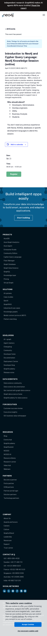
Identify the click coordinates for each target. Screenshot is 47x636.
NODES (6, 451)
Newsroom (8, 540)
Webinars (7, 469)
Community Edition (10, 253)
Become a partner (10, 480)
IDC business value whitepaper (15, 416)
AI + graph (7, 339)
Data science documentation (14, 387)
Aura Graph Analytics (11, 242)
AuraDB (6, 238)
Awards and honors (11, 522)
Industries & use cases (12, 308)
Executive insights (10, 412)
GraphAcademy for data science (15, 398)
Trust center (8, 548)
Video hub (7, 465)
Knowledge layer (10, 275)
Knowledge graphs (11, 312)
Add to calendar (17, 144)
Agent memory (9, 343)
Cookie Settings (18, 616)
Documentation (9, 358)
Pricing (6, 279)
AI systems (8, 293)
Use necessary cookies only (28, 631)
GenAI (6, 301)
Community (8, 350)
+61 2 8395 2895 (17, 577)
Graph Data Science (11, 268)
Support (7, 544)
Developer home (10, 354)
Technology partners (11, 498)
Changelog (8, 347)
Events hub (8, 440)
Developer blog (9, 365)
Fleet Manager (9, 261)
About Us (7, 518)
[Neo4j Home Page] (8, 15)
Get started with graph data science (17, 390)
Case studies (8, 297)
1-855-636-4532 (13, 558)
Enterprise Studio (10, 250)
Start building (23, 218)
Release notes (9, 372)
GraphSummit (9, 447)
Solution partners (10, 494)
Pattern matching (10, 319)
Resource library (10, 458)
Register (13, 174)
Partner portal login (11, 491)
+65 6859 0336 (18, 573)
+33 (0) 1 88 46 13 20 (17, 569)
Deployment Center (11, 361)
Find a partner (9, 483)
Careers (6, 526)
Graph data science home (13, 394)
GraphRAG (8, 304)
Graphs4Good (9, 533)
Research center (10, 462)
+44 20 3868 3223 (14, 566)
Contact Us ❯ (9, 554)
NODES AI (7, 454)
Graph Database (10, 264)
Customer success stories (13, 408)
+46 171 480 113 (16, 562)
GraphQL (7, 272)
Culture (6, 529)
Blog (5, 436)
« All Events (10, 29)
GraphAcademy (9, 369)
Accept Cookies (28, 624)
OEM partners (9, 487)
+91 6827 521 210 (14, 580)
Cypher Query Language (12, 257)
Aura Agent (8, 246)
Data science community (13, 383)
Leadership (8, 537)
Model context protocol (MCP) (15, 315)
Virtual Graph (8, 283)
